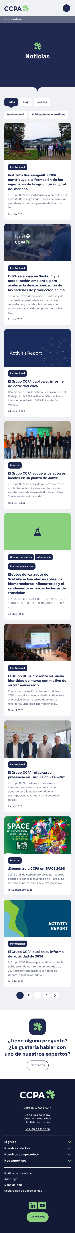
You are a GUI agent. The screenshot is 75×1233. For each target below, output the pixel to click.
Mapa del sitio (13, 1185)
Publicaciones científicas (48, 114)
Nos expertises (15, 1160)
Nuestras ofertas (17, 1148)
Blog (26, 102)
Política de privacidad (18, 1173)
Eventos (42, 102)
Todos (11, 102)
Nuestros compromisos (21, 1154)
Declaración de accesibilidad (23, 1191)
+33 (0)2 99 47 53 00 (37, 1129)
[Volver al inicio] (16, 8)
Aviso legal (11, 1179)
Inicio (7, 19)
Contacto (38, 1065)
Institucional (15, 114)
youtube (42, 1205)
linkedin (33, 1205)
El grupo (10, 1142)
